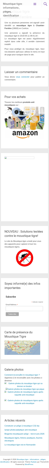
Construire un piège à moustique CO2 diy (22, 426)
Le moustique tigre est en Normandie (20, 445)
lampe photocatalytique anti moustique (21, 430)
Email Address (12, 304)
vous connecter (22, 77)
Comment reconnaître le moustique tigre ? (22, 375)
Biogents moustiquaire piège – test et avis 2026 (24, 434)
